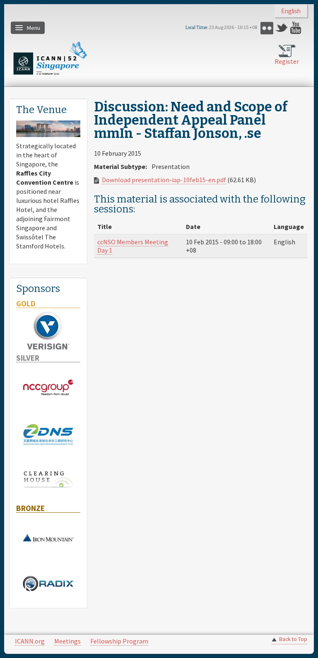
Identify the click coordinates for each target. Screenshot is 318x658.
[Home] (50, 58)
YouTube (296, 28)
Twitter (281, 28)
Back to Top (293, 639)
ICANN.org (30, 641)
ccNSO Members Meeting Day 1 (132, 246)
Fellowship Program (119, 641)
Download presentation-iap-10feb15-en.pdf (164, 180)
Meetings (67, 641)
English (291, 11)
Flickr (266, 28)
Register (287, 61)
